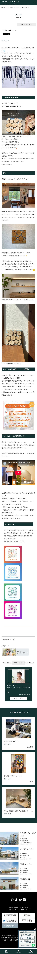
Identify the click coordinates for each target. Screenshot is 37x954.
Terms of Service (14, 937)
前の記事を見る (7, 662)
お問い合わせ (12, 909)
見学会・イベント (8, 639)
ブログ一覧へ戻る (26, 24)
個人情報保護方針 (13, 907)
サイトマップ (23, 909)
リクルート (25, 907)
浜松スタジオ (6, 179)
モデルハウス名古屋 (19, 211)
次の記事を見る (29, 662)
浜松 (3, 211)
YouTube (8, 493)
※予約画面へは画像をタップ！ (12, 106)
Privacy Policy (4, 937)
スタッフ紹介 (18, 698)
